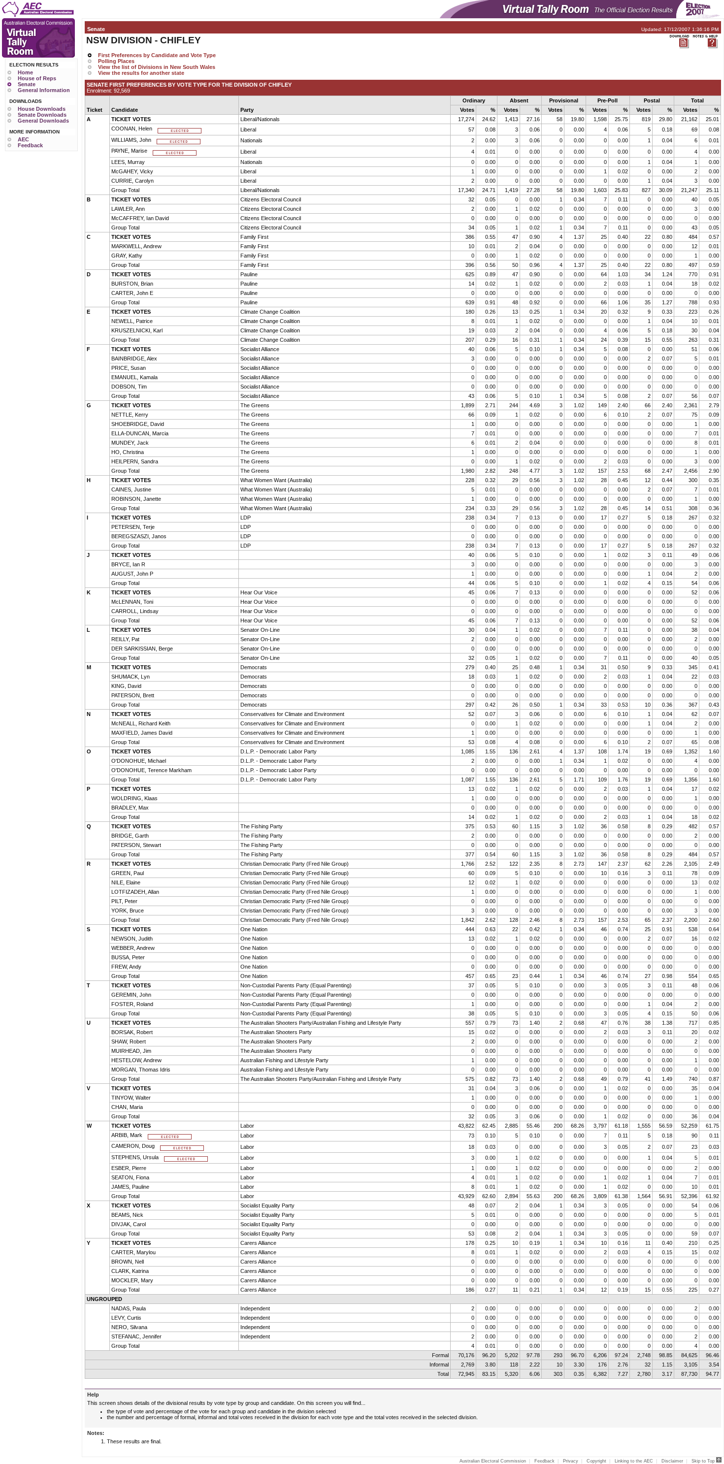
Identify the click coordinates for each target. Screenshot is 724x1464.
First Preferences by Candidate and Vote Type (157, 55)
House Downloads (42, 109)
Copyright (596, 1461)
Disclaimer (672, 1461)
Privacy (570, 1461)
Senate (26, 84)
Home (25, 72)
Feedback (30, 145)
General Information (44, 90)
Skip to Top (703, 1461)
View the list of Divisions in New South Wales (156, 67)
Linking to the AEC (634, 1461)
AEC (23, 139)
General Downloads (43, 121)
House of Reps (37, 78)
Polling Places (116, 61)
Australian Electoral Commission (493, 1461)
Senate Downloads (42, 115)
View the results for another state (141, 73)
